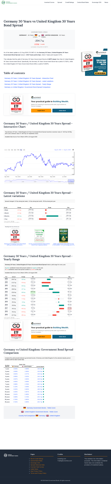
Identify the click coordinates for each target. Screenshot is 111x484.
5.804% (27, 399)
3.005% (15, 381)
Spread (60, 2)
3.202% (15, 389)
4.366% (27, 371)
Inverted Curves (49, 2)
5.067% (27, 391)
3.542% (15, 394)
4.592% (27, 379)
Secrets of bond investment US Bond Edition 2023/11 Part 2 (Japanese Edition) (39, 244)
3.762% (15, 402)
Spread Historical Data (37, 465)
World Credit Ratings (37, 458)
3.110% (15, 386)
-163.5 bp (40, 374)
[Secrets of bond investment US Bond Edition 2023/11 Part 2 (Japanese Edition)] (39, 236)
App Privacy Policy (36, 471)
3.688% (15, 397)
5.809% (27, 402)
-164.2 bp (40, 376)
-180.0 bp (40, 389)
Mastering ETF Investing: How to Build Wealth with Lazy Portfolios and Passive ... (15, 244)
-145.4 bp (40, 368)
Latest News (34, 469)
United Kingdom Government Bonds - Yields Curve (41, 412)
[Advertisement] (55, 11)
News (106, 2)
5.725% (27, 397)
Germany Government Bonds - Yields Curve (41, 408)
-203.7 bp (40, 397)
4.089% (27, 368)
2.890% (15, 376)
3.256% (15, 391)
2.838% (15, 371)
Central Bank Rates (83, 2)
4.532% (27, 376)
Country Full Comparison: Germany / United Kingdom (39, 416)
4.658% (27, 381)
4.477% (27, 374)
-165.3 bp (40, 381)
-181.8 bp (40, 386)
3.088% (15, 384)
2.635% (15, 368)
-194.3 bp (40, 394)
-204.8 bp (40, 399)
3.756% (15, 399)
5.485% (27, 394)
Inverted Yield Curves (37, 467)
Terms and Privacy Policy (38, 473)
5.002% (27, 389)
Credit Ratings (69, 2)
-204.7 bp (40, 402)
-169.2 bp (40, 384)
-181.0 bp (40, 391)
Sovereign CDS (96, 2)
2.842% (15, 374)
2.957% (15, 379)
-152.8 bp (40, 371)
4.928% (27, 386)
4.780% (27, 384)
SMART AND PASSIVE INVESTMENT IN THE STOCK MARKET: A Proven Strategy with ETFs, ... (63, 245)
